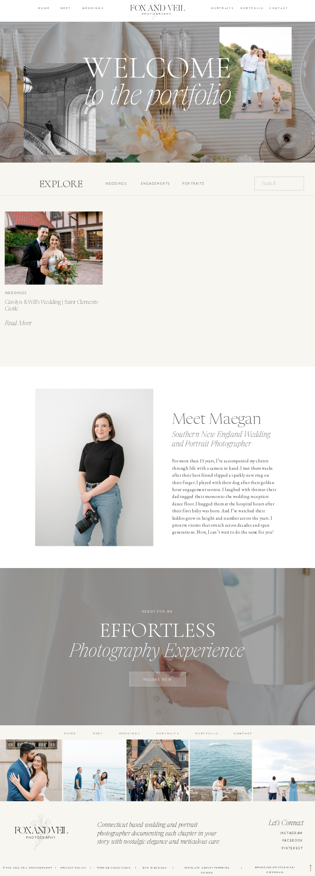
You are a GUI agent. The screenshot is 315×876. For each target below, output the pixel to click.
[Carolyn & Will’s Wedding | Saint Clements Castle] (54, 248)
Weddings (16, 293)
